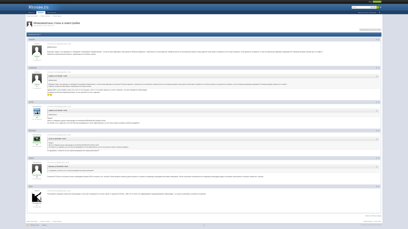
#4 (377, 130)
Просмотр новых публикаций (367, 12)
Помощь (44, 225)
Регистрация (377, 1)
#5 (377, 158)
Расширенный (380, 7)
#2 (377, 68)
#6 (377, 186)
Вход (370, 1)
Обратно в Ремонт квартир (373, 216)
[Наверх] (204, 225)
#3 (377, 102)
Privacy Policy (377, 221)
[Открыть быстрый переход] (379, 12)
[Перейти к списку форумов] (46, 7)
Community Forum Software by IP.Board (371, 225)
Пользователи (51, 12)
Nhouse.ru (31, 12)
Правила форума (368, 221)
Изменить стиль (34, 225)
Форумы (41, 12)
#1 (377, 39)
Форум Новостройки (32, 221)
